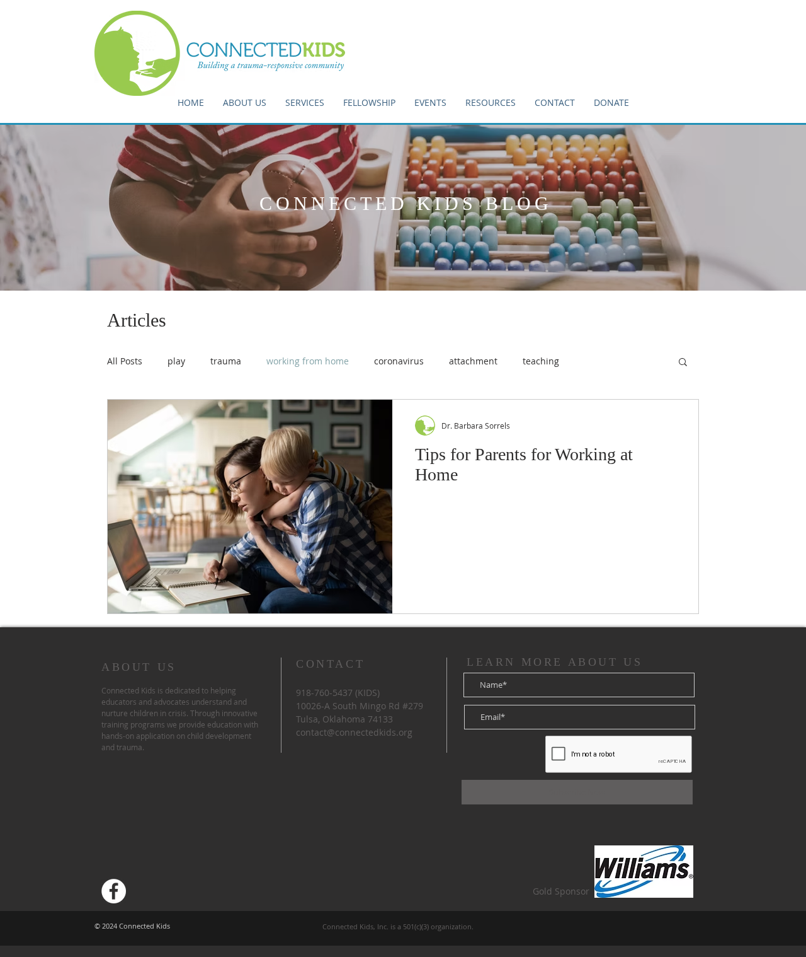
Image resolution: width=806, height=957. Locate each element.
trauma (225, 361)
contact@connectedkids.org (354, 732)
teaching (541, 361)
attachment (473, 361)
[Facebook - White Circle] (113, 891)
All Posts (124, 361)
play (176, 361)
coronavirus (399, 361)
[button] (369, 102)
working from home (307, 361)
